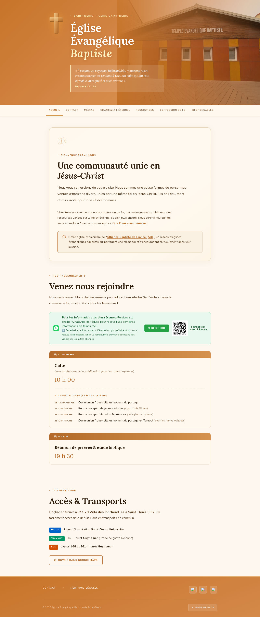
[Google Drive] (213, 589)
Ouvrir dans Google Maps (78, 560)
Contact (72, 110)
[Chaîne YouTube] (193, 589)
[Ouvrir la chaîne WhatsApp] (180, 328)
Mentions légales (84, 587)
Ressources (145, 110)
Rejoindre (158, 328)
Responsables (203, 110)
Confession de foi (173, 110)
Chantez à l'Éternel (115, 110)
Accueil (54, 110)
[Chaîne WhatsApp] (203, 589)
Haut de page (204, 607)
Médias (89, 110)
